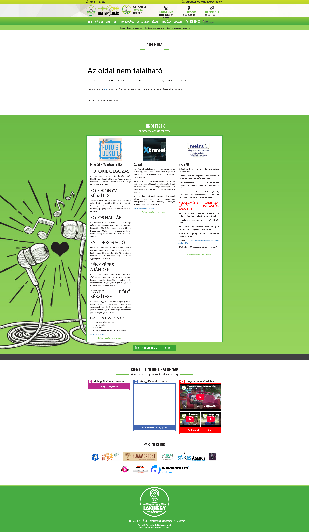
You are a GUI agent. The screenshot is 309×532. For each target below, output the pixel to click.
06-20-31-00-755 (211, 15)
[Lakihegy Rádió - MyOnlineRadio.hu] (212, 456)
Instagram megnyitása (109, 386)
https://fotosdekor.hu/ (99, 334)
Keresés (186, 22)
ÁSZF (145, 521)
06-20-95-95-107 (189, 15)
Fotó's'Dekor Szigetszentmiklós (106, 164)
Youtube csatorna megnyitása (200, 430)
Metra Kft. (183, 164)
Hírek (90, 21)
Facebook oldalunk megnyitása (154, 427)
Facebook (192, 22)
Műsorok (99, 21)
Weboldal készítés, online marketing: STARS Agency (154, 527)
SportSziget (111, 21)
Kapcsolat (178, 21)
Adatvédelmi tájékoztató (161, 521)
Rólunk (155, 21)
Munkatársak (143, 21)
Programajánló (127, 21)
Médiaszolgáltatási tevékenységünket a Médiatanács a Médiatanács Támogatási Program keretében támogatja (211, 22)
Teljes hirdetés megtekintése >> (110, 338)
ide (105, 89)
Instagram (196, 22)
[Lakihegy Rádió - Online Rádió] (125, 469)
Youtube (199, 22)
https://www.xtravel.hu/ (144, 208)
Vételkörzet (179, 521)
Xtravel (138, 164)
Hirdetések (166, 21)
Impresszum (134, 521)
